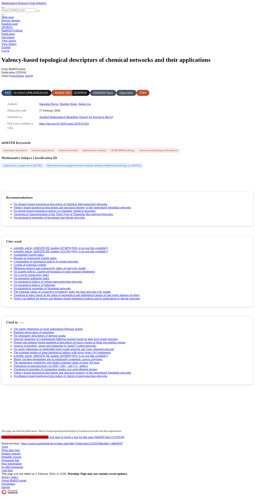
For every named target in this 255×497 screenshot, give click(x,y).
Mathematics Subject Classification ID (29, 158)
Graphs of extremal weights (30, 264)
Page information (11, 463)
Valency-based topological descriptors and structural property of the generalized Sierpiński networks (72, 207)
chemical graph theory (43, 150)
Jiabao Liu (84, 104)
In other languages (12, 467)
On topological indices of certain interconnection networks (48, 281)
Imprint (5, 487)
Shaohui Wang (68, 104)
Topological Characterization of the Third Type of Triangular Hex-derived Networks (63, 214)
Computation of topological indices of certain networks (46, 261)
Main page (7, 17)
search (29, 75)
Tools (4, 446)
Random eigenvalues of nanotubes (34, 332)
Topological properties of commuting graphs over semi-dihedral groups (55, 369)
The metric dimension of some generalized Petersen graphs (48, 329)
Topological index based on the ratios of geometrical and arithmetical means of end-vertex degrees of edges (76, 295)
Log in (5, 50)
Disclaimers (8, 483)
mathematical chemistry (94, 150)
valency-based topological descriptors (158, 150)
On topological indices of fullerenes (34, 285)
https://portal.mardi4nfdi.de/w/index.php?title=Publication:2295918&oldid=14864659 (71, 443)
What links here (10, 450)
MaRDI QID (63, 93)
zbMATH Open (103, 93)
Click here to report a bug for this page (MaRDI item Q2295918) (86, 437)
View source (8, 40)
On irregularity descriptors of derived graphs (40, 335)
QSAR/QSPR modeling (122, 150)
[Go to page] (38, 11)
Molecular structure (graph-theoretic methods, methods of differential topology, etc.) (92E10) (94, 165)
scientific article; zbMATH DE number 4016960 (42, 355)
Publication (8, 34)
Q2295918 (80, 92)
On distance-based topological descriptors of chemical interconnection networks (60, 204)
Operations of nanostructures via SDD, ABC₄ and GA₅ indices (51, 366)
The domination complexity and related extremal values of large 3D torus (56, 362)
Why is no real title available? (89, 248)
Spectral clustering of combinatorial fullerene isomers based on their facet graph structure (66, 339)
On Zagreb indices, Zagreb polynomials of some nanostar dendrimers (54, 271)
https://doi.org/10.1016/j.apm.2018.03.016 (64, 123)
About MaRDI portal (13, 480)
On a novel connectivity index (31, 275)
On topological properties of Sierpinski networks (42, 288)
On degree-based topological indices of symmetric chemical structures (55, 210)
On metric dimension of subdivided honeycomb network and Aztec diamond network (64, 349)
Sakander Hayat (48, 104)
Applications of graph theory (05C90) (23, 165)
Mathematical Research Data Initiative (23, 3)
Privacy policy (9, 477)
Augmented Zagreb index (29, 254)
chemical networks (68, 150)
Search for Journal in (96, 117)
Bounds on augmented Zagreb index (35, 258)
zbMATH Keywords (16, 143)
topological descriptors (15, 150)
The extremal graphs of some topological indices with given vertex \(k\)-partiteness (62, 352)
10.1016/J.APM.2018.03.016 (30, 92)
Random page (9, 23)
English (5, 47)
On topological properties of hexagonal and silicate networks (49, 217)
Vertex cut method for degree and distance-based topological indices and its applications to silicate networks (77, 298)
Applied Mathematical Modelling (58, 117)
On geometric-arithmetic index (31, 278)
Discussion (7, 37)
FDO (143, 93)
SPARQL (7, 27)
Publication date (16, 110)
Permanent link (10, 460)
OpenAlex (126, 93)
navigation (18, 75)
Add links (7, 470)
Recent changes (10, 20)
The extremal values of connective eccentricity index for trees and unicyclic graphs (62, 291)
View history (9, 44)
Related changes (11, 453)
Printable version (11, 457)
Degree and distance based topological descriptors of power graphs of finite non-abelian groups (69, 342)
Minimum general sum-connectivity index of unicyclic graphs (50, 268)
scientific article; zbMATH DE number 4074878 (42, 248)
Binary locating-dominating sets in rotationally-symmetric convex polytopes (58, 359)
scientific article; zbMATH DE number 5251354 (42, 251)
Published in (14, 117)
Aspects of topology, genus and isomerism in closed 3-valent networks (55, 345)
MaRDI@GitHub (11, 30)
